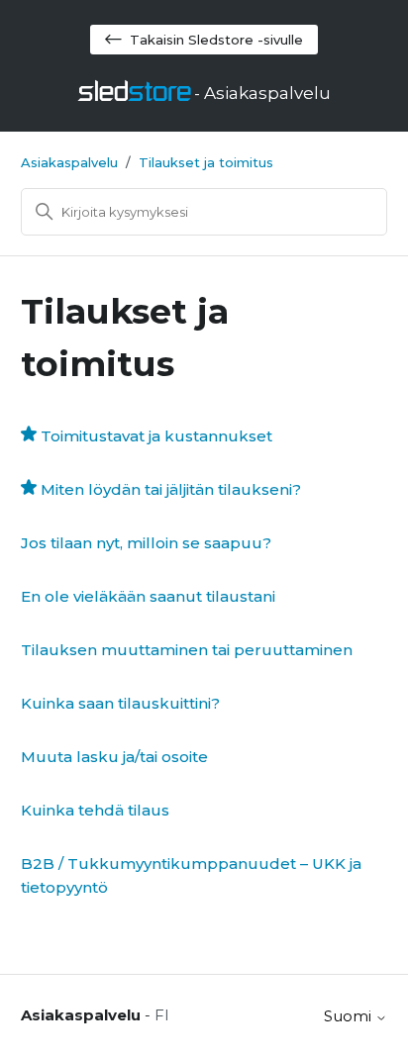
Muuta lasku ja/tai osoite (114, 756)
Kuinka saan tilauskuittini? (120, 703)
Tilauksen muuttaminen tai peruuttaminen (187, 649)
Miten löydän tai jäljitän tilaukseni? (171, 489)
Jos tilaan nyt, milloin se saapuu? (146, 542)
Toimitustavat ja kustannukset (156, 436)
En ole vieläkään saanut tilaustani (148, 596)
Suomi (349, 1016)
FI (161, 1015)
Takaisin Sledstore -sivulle (216, 40)
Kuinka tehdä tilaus (95, 810)
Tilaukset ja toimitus (206, 162)
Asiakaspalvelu (69, 162)
